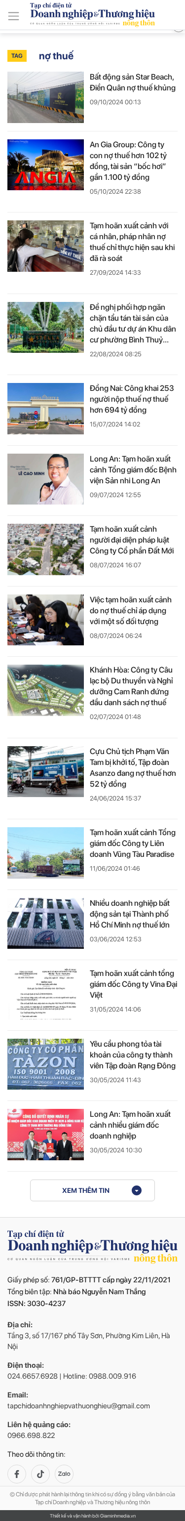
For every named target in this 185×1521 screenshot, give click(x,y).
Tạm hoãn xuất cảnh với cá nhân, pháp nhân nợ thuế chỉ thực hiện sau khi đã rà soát (132, 242)
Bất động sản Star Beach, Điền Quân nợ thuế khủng (133, 82)
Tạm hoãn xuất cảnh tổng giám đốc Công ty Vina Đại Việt (133, 984)
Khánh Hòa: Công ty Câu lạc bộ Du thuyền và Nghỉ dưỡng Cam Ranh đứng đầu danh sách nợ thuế (131, 686)
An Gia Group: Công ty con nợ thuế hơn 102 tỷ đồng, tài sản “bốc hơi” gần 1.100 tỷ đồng (128, 161)
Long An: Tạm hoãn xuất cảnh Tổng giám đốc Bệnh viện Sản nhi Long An (133, 469)
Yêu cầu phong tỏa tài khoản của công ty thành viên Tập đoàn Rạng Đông (133, 1054)
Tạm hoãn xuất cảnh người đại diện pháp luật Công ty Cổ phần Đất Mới (132, 539)
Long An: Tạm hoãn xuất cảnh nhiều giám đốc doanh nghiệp (130, 1125)
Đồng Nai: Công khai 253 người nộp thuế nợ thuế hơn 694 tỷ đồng (132, 399)
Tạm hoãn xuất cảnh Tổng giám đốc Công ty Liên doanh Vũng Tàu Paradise (133, 843)
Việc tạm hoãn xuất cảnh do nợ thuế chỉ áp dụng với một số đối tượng (131, 610)
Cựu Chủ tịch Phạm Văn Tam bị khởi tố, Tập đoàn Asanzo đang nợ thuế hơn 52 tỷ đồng (133, 768)
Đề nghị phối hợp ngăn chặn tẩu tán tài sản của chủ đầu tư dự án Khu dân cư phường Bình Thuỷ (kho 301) (133, 323)
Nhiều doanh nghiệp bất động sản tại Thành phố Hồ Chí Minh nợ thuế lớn (130, 914)
